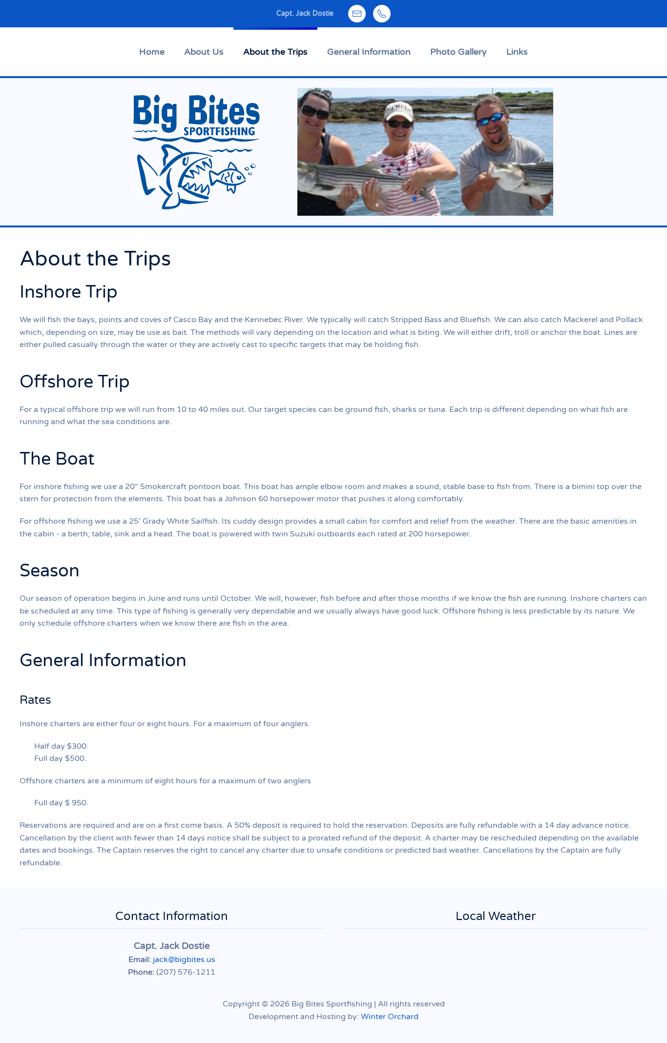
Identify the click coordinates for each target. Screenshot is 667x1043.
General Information (369, 51)
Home (152, 51)
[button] (320, 151)
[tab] (414, 198)
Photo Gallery (458, 51)
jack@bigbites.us (184, 959)
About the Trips (275, 51)
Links (517, 51)
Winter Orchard (389, 1017)
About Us (204, 51)
